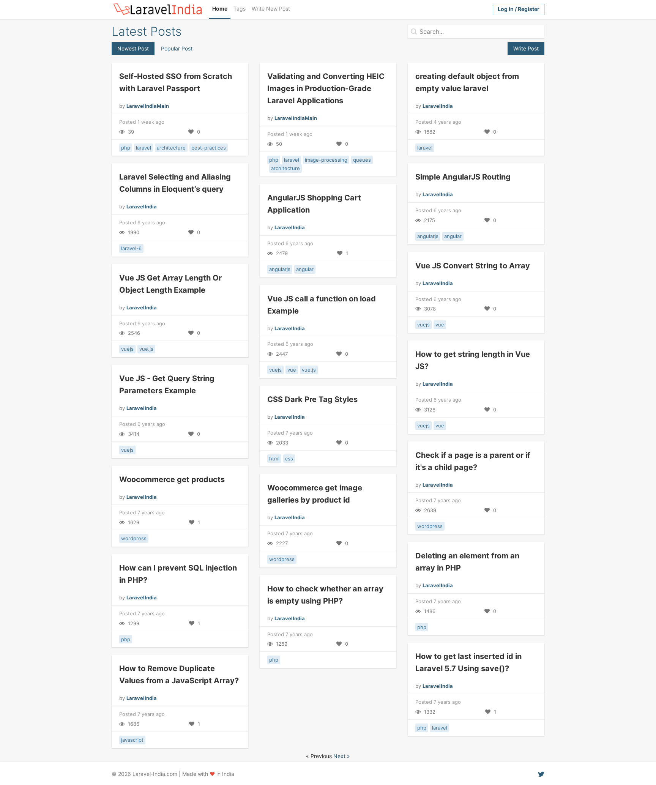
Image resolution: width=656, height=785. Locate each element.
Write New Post (271, 8)
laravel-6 (131, 248)
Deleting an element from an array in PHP (467, 561)
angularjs (427, 236)
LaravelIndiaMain (147, 106)
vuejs (423, 325)
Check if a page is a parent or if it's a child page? (472, 461)
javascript (132, 740)
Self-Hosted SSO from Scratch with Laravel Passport (175, 82)
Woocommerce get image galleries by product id (314, 493)
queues (362, 160)
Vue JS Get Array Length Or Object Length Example (170, 284)
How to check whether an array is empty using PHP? (325, 594)
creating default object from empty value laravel (467, 82)
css (289, 459)
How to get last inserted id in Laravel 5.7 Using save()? (468, 662)
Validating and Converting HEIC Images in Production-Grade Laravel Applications (326, 88)
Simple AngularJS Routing (463, 176)
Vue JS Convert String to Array (472, 265)
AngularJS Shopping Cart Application (314, 203)
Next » (341, 756)
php (125, 148)
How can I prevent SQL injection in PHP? (178, 574)
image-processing (326, 160)
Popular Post (176, 48)
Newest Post (133, 48)
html (274, 459)
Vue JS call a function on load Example (321, 304)
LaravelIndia (438, 106)
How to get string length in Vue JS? (472, 360)
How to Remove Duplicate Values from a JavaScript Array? (179, 674)
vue (439, 325)
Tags (239, 8)
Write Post (526, 48)
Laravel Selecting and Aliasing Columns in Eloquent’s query (175, 183)
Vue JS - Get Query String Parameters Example (166, 384)
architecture (171, 148)
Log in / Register (518, 9)
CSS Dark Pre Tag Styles (312, 399)
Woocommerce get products (172, 479)
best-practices (208, 148)
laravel (143, 148)
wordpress (430, 526)
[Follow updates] (541, 774)
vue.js (146, 349)
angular (453, 236)
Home (219, 8)
